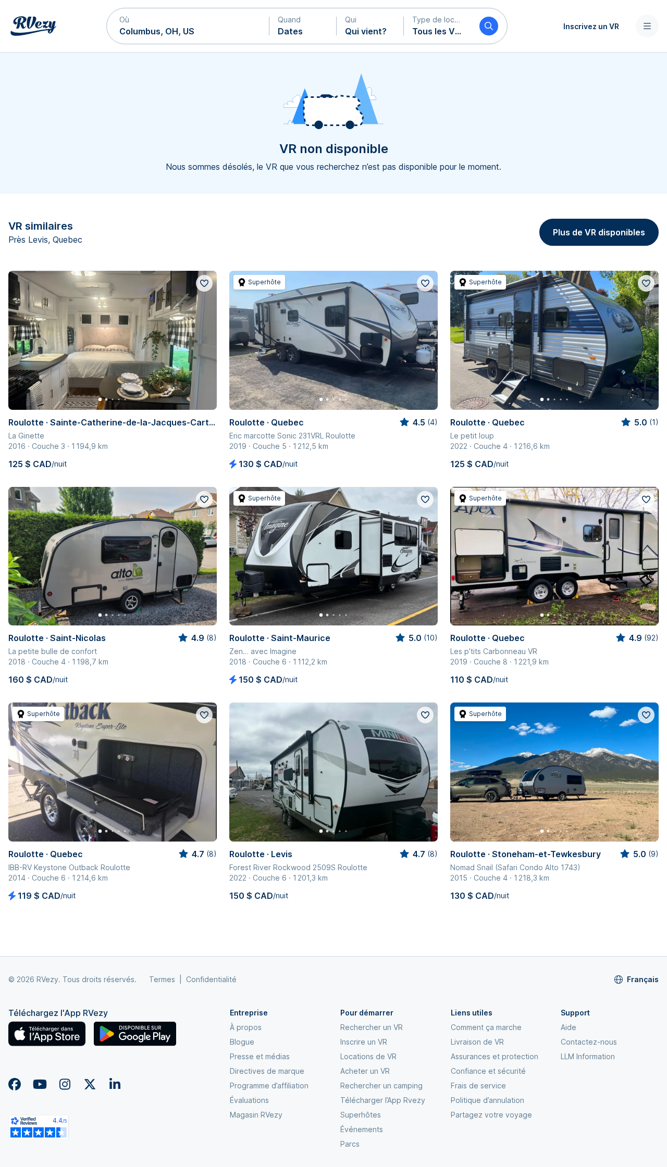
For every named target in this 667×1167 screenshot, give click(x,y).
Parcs (350, 1143)
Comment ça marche (486, 1027)
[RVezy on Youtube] (39, 1084)
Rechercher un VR (371, 1027)
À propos (246, 1027)
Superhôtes (360, 1114)
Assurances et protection (494, 1056)
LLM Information (588, 1056)
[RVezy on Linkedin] (114, 1084)
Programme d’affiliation (269, 1085)
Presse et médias (260, 1056)
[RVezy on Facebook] (14, 1084)
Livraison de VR (477, 1041)
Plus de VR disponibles (599, 232)
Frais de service (478, 1085)
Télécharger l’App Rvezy (382, 1100)
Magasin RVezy (256, 1114)
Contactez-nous (589, 1041)
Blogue (242, 1041)
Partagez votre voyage (491, 1114)
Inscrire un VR (363, 1041)
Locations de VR (368, 1056)
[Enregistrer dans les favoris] (204, 283)
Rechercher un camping (381, 1085)
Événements (361, 1129)
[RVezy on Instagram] (64, 1084)
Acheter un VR (365, 1070)
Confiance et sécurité (488, 1070)
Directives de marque (267, 1070)
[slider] (418, 422)
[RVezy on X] (89, 1084)
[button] (188, 26)
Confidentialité (211, 979)
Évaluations (249, 1100)
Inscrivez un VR (591, 26)
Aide (568, 1027)
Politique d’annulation (487, 1100)
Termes (162, 979)
